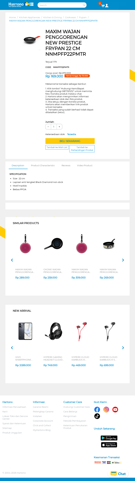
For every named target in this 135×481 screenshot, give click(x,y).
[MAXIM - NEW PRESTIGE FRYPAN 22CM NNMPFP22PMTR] (31, 40)
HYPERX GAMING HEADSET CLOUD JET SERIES (53, 358)
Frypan (83, 17)
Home (12, 17)
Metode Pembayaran (74, 420)
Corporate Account (43, 420)
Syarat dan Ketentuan (14, 423)
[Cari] (84, 5)
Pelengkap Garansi (43, 411)
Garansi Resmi (40, 407)
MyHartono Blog (42, 430)
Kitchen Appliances (29, 17)
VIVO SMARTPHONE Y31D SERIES (23, 358)
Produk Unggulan (12, 432)
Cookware (70, 17)
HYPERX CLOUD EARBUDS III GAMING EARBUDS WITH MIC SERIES (82, 358)
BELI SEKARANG (70, 141)
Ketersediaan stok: (60, 134)
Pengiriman (69, 416)
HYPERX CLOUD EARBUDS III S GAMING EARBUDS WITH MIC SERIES (110, 358)
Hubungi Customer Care (76, 407)
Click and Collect (42, 425)
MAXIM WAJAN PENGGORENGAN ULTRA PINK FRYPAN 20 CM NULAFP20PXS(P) (25, 270)
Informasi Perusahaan (14, 407)
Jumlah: (49, 121)
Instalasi (37, 416)
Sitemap (7, 428)
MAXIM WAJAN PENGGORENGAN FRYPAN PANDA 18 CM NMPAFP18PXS (110, 270)
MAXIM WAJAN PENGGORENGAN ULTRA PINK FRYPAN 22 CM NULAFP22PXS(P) (81, 270)
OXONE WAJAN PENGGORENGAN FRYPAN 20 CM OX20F (53, 270)
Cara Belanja (70, 411)
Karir (5, 411)
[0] (104, 5)
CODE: (57, 67)
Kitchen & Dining (52, 17)
